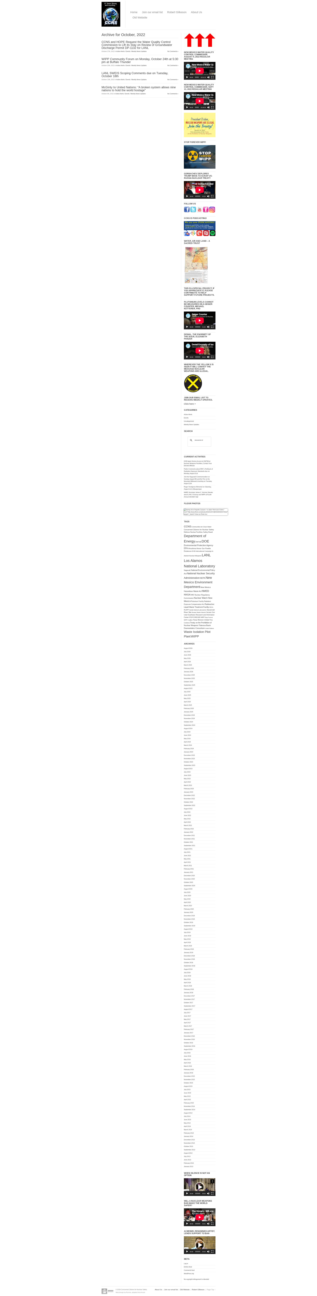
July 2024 (187, 732)
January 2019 (188, 952)
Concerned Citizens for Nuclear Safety (199, 530)
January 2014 (188, 1136)
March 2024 (188, 745)
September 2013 (189, 1150)
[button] (200, 1187)
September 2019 (189, 926)
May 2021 (187, 859)
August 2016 (188, 1049)
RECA (211, 607)
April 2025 (187, 702)
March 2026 (188, 665)
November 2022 (189, 799)
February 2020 (189, 909)
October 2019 (188, 922)
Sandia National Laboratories (197, 610)
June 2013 (187, 1160)
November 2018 (189, 959)
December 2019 (189, 916)
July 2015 (187, 1089)
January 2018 (188, 993)
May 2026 (187, 658)
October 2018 (188, 962)
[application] (199, 71)
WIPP (195, 636)
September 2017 (189, 1006)
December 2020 (189, 876)
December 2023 (189, 755)
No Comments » (172, 51)
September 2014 (189, 1110)
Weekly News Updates (139, 51)
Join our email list (152, 12)
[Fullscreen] (212, 77)
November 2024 (189, 718)
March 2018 (188, 986)
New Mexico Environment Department (198, 582)
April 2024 (187, 742)
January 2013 (188, 1166)
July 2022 (187, 812)
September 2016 (189, 1046)
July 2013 (187, 1156)
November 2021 (189, 839)
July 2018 (187, 972)
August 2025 (188, 688)
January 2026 (188, 672)
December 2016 (189, 1036)
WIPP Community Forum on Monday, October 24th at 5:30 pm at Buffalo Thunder (140, 60)
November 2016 (189, 1039)
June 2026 (187, 655)
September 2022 (189, 805)
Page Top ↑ (211, 1290)
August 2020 (188, 889)
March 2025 (188, 705)
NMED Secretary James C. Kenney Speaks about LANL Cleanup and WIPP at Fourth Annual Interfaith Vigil (198, 495)
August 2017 (188, 1009)
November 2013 (189, 1143)
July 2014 (187, 1116)
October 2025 (188, 682)
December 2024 (189, 715)
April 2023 (187, 782)
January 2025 (188, 712)
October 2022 (188, 802)
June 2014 (187, 1120)
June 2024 (187, 735)
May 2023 (187, 779)
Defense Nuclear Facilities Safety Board (198, 532)
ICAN (193, 551)
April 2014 (187, 1126)
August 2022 (188, 809)
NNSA (187, 594)
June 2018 (187, 976)
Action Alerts (120, 51)
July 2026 (187, 652)
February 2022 (189, 829)
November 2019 (189, 919)
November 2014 (189, 1106)
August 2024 (188, 728)
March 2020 (188, 906)
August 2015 (188, 1086)
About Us (196, 12)
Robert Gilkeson (176, 12)
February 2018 (189, 989)
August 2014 (188, 1113)
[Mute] (208, 77)
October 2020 (188, 882)
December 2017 (189, 996)
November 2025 (189, 678)
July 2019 (187, 932)
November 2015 (189, 1079)
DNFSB (198, 542)
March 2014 (188, 1130)
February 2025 (189, 708)
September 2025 (189, 685)
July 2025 (187, 692)
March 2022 (188, 825)
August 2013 (188, 1153)
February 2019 (189, 949)
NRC (192, 595)
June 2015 (187, 1093)
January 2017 (188, 1033)
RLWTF (186, 610)
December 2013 (189, 1140)
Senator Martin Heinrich (199, 612)
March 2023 (188, 785)
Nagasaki (187, 570)
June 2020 (187, 896)
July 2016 (187, 1053)
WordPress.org (189, 1273)
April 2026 (187, 662)
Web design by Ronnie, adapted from (128, 1292)
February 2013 (189, 1163)
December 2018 (189, 956)
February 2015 (189, 1103)
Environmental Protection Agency (198, 545)
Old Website (139, 17)
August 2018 (188, 969)
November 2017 (189, 999)
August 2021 (188, 849)
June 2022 (187, 815)
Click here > (190, 404)
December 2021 (189, 835)
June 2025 (187, 695)
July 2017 (187, 1013)
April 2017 (187, 1023)
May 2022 (187, 819)
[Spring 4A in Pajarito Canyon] (206, 514)
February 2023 (189, 789)
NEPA (202, 578)
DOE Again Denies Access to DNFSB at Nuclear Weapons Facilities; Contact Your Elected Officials (198, 463)
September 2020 (189, 886)
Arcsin (143, 1292)
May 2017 (187, 1019)
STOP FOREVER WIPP (197, 617)
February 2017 (189, 1029)
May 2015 (187, 1096)
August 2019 (188, 929)
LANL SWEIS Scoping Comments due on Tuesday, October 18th (135, 74)
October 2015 (188, 1083)
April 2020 (187, 902)
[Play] (187, 77)
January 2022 (188, 832)
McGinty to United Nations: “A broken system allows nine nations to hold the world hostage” (139, 89)
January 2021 (188, 872)
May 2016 (187, 1059)
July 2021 (187, 852)
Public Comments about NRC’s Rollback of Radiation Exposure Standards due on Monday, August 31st (198, 471)
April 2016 (187, 1063)
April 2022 (187, 822)
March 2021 (188, 865)
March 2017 (188, 1026)
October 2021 (188, 842)
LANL (206, 555)
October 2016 (188, 1043)
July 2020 (187, 892)
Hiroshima (192, 548)
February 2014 (189, 1133)
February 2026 (189, 668)
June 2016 (187, 1056)
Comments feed (189, 1270)
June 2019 (187, 936)
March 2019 (188, 946)
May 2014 (187, 1123)
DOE (205, 541)
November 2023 (189, 758)
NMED (205, 591)
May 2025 (187, 698)
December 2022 (189, 795)
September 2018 (189, 966)
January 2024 (188, 752)
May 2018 (187, 979)
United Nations (209, 628)
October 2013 (188, 1146)
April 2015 (187, 1099)
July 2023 (187, 772)
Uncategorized (189, 421)
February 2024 (189, 748)
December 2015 (189, 1076)
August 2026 (188, 648)
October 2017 (188, 1003)
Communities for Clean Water (201, 527)
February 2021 (189, 869)
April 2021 (187, 862)
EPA (186, 548)
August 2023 (188, 769)
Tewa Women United (201, 620)
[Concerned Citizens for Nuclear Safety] (111, 26)
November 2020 (189, 879)
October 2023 (188, 762)
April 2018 (187, 982)
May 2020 (187, 899)
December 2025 (189, 675)
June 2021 (187, 855)
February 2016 (189, 1069)
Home (133, 12)
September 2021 (189, 845)
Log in (186, 1263)
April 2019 (187, 942)
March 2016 (188, 1066)
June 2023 (187, 775)
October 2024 (188, 722)
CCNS (187, 526)
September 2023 (189, 765)
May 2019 (187, 939)
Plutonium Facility (197, 601)
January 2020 (188, 912)
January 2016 (188, 1073)
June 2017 (187, 1016)
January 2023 (188, 792)
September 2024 (189, 725)
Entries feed (188, 1267)
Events (128, 51)
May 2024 (187, 738)
